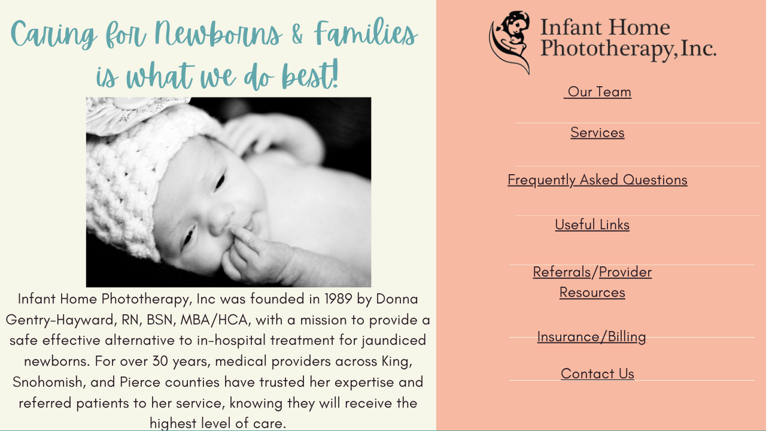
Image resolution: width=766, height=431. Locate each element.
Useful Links (592, 224)
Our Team (600, 92)
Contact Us (597, 374)
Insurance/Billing (591, 336)
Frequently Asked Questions (597, 179)
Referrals (562, 272)
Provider (625, 272)
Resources (592, 292)
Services (597, 132)
